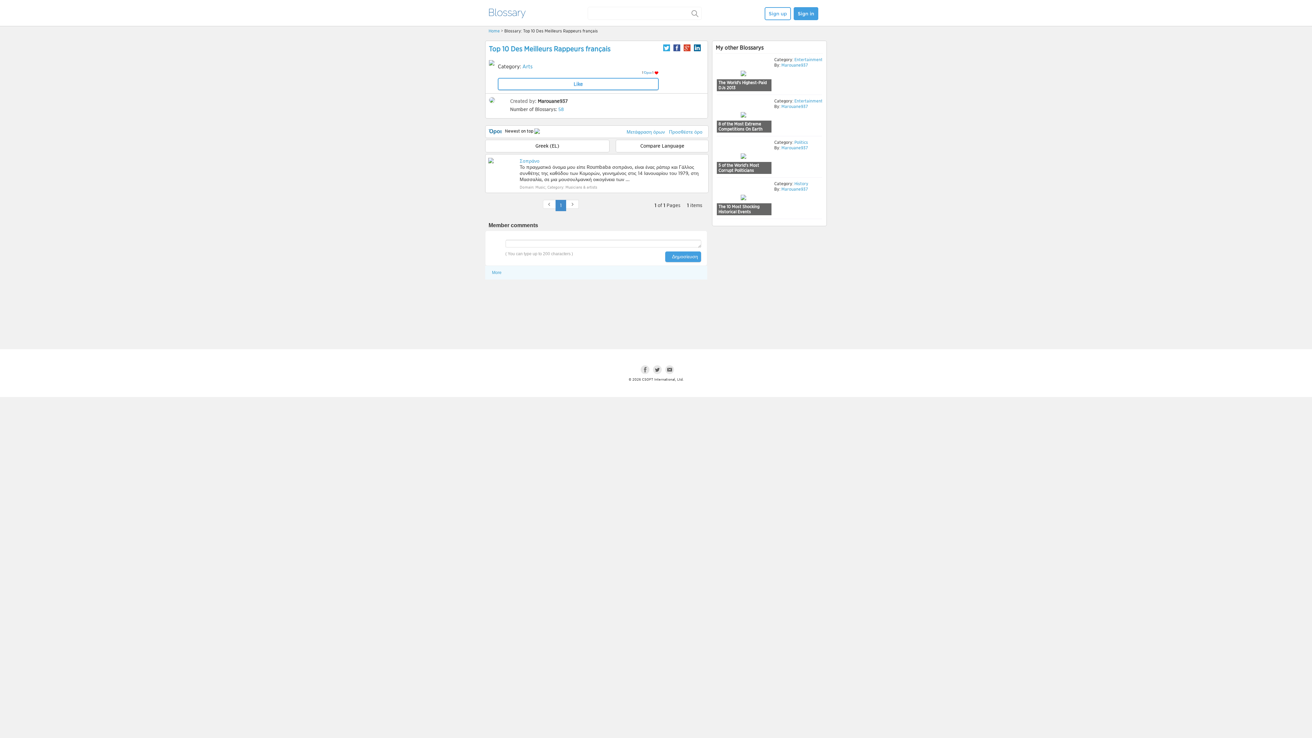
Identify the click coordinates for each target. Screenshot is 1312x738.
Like (578, 84)
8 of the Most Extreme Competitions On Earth (741, 126)
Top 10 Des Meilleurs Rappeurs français (550, 49)
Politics (800, 142)
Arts (527, 67)
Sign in (806, 14)
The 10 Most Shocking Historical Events (739, 209)
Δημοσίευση (685, 257)
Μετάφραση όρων (646, 132)
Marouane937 (553, 101)
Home (494, 30)
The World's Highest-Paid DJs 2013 (743, 85)
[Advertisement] (769, 281)
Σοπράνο (529, 161)
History (800, 183)
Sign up (778, 14)
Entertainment (808, 59)
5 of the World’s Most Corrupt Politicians (739, 168)
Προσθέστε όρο (685, 132)
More (497, 272)
